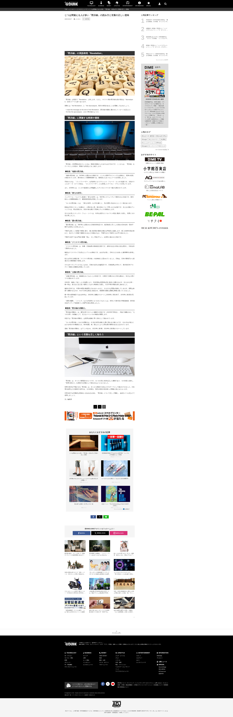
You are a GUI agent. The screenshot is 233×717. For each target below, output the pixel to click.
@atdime (82, 533)
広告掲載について (158, 685)
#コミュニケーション (148, 142)
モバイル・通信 (69, 658)
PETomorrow (162, 671)
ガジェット (68, 662)
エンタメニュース (141, 662)
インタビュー (86, 662)
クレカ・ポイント (104, 662)
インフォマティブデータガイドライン (144, 683)
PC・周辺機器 (68, 664)
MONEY (103, 653)
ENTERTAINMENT (144, 653)
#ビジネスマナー (154, 139)
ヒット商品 (86, 660)
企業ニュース (163, 661)
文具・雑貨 (118, 662)
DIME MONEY (103, 655)
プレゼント (160, 658)
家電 (66, 660)
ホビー (138, 660)
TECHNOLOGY (71, 653)
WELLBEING (162, 669)
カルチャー (139, 658)
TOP (66, 9)
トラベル (117, 660)
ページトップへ (116, 633)
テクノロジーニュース (70, 666)
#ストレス (162, 146)
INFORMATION (163, 653)
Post (99, 516)
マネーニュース (103, 664)
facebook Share (93, 516)
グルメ (117, 658)
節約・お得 (102, 660)
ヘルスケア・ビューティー (122, 666)
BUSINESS (88, 653)
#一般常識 (86, 19)
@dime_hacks (120, 533)
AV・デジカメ (68, 655)
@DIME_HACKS (101, 533)
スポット (138, 655)
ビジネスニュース (82, 9)
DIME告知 (159, 655)
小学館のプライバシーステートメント (143, 685)
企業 (84, 658)
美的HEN (161, 673)
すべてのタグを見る (161, 149)
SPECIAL (161, 664)
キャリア (85, 655)
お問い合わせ (158, 683)
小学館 (122, 685)
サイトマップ (130, 683)
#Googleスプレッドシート (149, 146)
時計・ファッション (120, 664)
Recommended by (118, 509)
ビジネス (72, 9)
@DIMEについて (122, 683)
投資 (100, 658)
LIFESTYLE (121, 653)
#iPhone (158, 142)
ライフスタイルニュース (122, 671)
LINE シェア (106, 516)
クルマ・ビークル (120, 655)
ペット (117, 669)
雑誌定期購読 (129, 685)
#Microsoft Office (161, 136)
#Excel (144, 136)
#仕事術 (163, 139)
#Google (144, 139)
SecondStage (162, 667)
